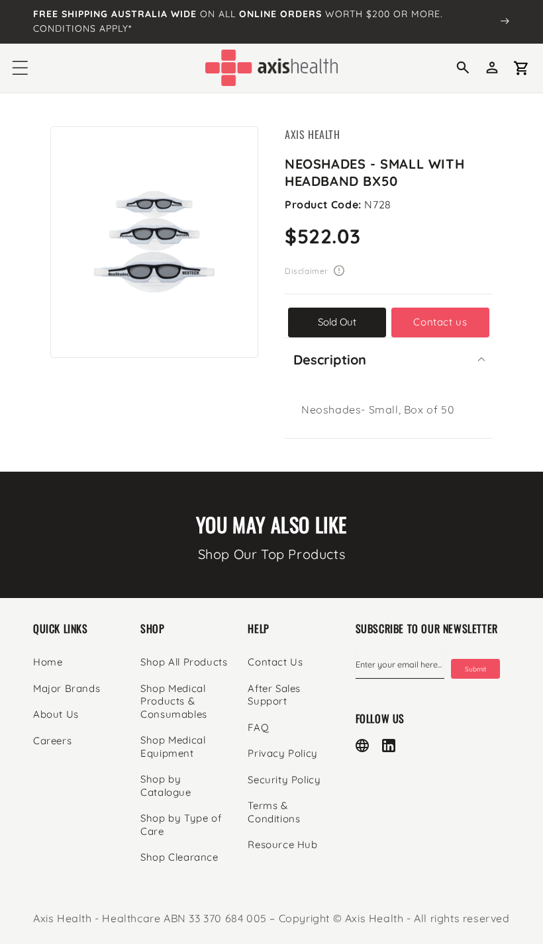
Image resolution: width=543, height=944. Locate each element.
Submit (475, 669)
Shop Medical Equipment (172, 746)
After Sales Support (274, 695)
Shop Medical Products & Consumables (173, 701)
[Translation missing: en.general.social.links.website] (362, 745)
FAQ (258, 727)
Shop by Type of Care (180, 824)
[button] (19, 68)
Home (47, 662)
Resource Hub (282, 844)
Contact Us (275, 662)
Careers (52, 740)
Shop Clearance (179, 857)
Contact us (440, 322)
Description (329, 359)
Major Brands (66, 688)
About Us (56, 714)
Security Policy (284, 779)
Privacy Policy (282, 753)
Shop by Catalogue (165, 785)
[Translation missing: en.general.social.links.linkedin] (388, 745)
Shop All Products (183, 662)
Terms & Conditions (274, 812)
